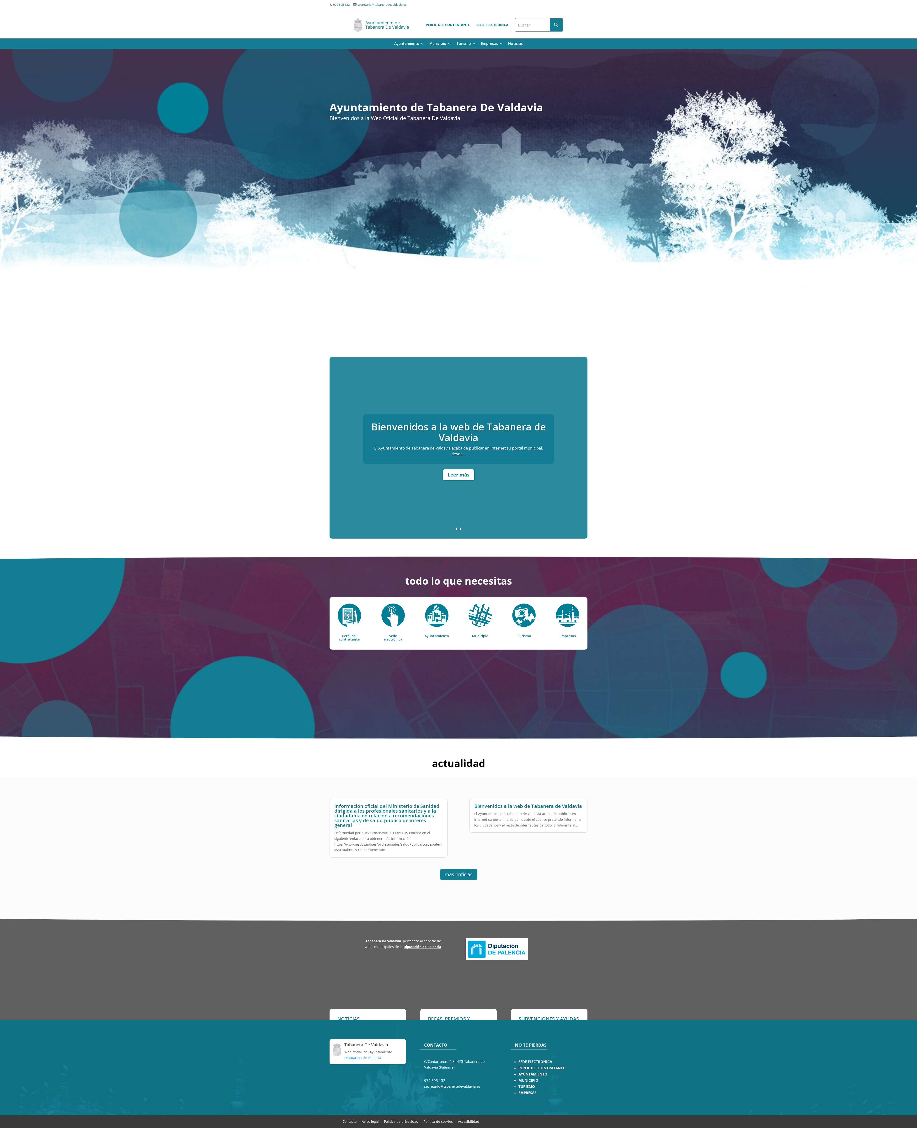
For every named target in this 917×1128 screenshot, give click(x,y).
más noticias (459, 874)
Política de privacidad (401, 1121)
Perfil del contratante (448, 24)
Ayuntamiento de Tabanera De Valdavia (387, 25)
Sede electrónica (492, 24)
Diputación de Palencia (422, 946)
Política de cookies (438, 1121)
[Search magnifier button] (556, 24)
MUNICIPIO (528, 1080)
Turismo (463, 44)
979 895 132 (341, 5)
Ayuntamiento (406, 44)
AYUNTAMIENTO (532, 1074)
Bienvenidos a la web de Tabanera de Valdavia (528, 806)
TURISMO (526, 1086)
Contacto (349, 1121)
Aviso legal (370, 1121)
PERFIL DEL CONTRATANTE (541, 1067)
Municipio (437, 44)
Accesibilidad (468, 1121)
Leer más (458, 496)
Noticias (515, 44)
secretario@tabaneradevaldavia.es (381, 5)
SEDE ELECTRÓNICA (535, 1061)
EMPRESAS (527, 1092)
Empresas (489, 44)
